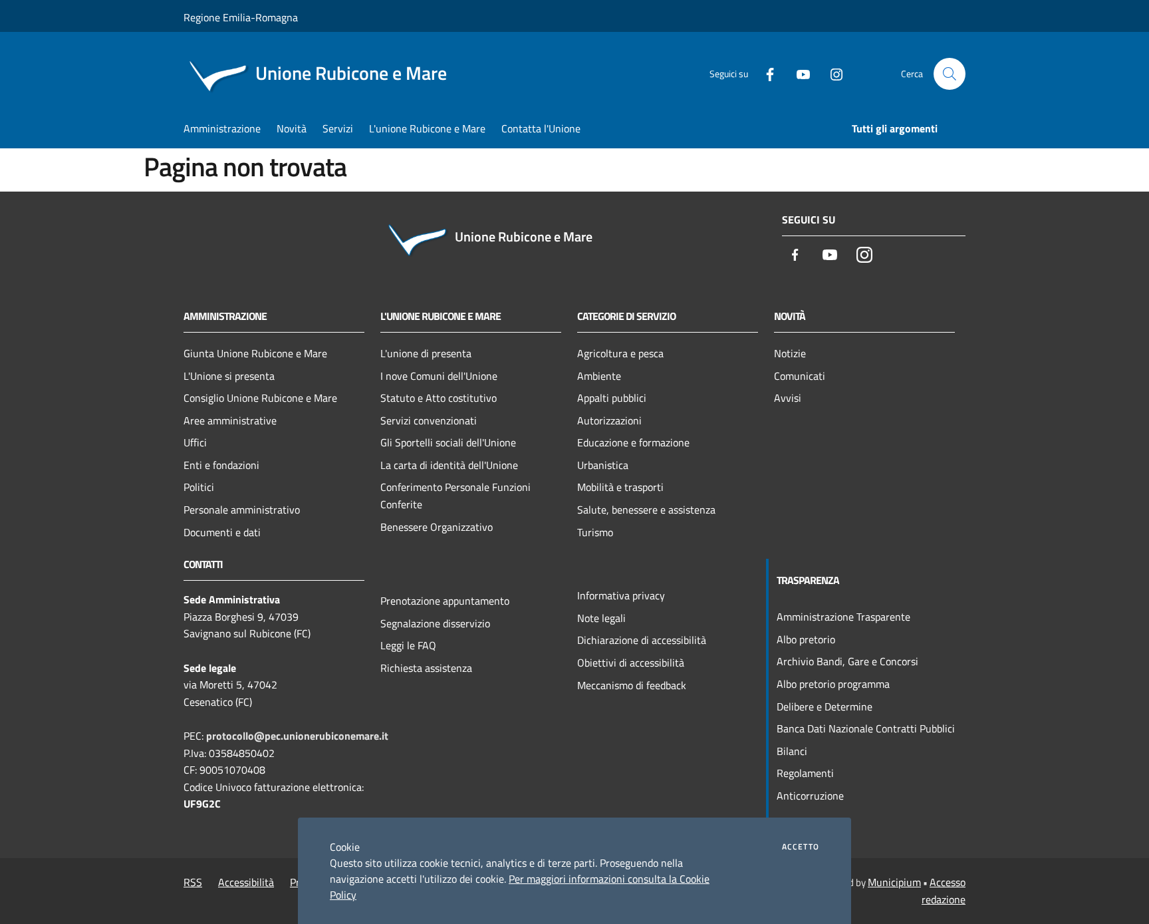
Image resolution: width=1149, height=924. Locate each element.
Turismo (595, 532)
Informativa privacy (621, 595)
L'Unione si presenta (229, 376)
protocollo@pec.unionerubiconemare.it (297, 736)
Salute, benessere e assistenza (646, 510)
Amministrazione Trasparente (843, 617)
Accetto (800, 847)
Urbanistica (602, 465)
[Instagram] (831, 73)
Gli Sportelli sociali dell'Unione (448, 442)
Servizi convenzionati (428, 420)
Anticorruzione (810, 796)
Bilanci (792, 751)
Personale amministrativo (242, 510)
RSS (193, 882)
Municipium (894, 882)
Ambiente (599, 376)
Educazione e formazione (633, 442)
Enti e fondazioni (221, 465)
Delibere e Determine (824, 706)
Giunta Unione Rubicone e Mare (255, 353)
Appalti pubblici (611, 398)
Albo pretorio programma (833, 684)
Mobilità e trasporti (620, 487)
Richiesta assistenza (426, 668)
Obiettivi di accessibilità (630, 663)
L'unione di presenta (425, 353)
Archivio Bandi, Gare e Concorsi (847, 661)
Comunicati (799, 376)
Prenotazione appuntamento (444, 601)
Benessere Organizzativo (436, 527)
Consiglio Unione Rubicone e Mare (260, 398)
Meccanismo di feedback (631, 685)
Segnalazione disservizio (435, 623)
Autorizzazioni (609, 420)
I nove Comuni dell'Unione (438, 376)
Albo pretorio (806, 639)
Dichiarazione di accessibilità (641, 640)
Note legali (601, 618)
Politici (199, 487)
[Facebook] (764, 73)
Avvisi (787, 398)
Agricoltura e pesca (620, 353)
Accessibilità (246, 882)
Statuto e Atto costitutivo (438, 398)
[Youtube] (798, 73)
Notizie (790, 353)
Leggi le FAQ (408, 645)
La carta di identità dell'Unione (449, 465)
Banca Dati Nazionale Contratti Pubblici (866, 728)
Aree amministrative (230, 420)
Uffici (195, 442)
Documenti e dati (222, 532)
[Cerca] (949, 74)
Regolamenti (805, 773)
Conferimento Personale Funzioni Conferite (455, 495)
